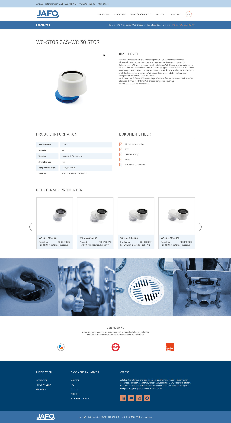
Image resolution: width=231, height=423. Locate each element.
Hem (111, 25)
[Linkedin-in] (123, 398)
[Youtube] (131, 398)
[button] (189, 14)
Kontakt (176, 14)
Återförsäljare (139, 14)
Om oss (160, 14)
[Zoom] (104, 55)
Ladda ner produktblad (135, 164)
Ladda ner (120, 14)
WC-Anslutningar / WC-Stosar (130, 25)
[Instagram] (139, 398)
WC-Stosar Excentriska (157, 25)
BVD (127, 149)
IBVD (127, 159)
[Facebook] (147, 398)
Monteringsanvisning (134, 144)
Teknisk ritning (131, 154)
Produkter (104, 14)
